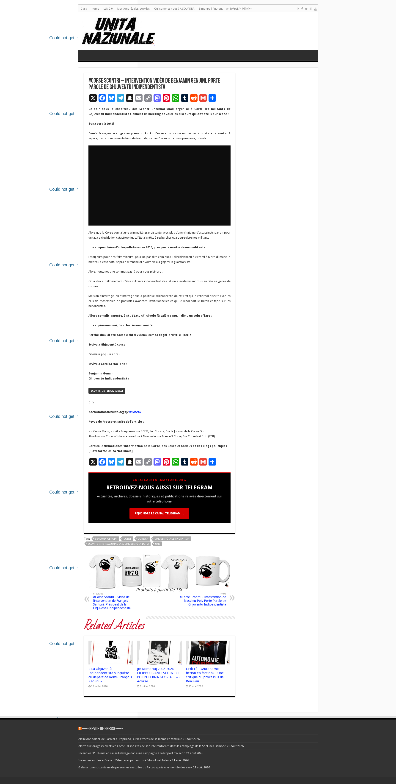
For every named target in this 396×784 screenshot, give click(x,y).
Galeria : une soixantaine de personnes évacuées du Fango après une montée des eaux (135, 767)
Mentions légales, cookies (133, 8)
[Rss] (298, 9)
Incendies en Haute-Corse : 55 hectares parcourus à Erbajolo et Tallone (124, 760)
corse (128, 538)
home (95, 8)
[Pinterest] (311, 9)
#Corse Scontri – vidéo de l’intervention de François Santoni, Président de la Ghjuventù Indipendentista (112, 601)
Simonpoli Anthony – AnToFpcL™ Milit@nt (225, 8)
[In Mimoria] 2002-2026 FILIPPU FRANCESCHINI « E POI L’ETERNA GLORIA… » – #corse (159, 675)
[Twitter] (306, 9)
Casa (84, 8)
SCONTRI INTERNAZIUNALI (107, 391)
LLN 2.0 (108, 8)
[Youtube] (315, 9)
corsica (143, 538)
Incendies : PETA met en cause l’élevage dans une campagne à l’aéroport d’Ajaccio (131, 753)
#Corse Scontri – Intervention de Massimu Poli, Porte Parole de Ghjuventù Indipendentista (203, 599)
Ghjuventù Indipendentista (171, 538)
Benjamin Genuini (106, 538)
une (157, 543)
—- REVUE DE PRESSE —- (102, 729)
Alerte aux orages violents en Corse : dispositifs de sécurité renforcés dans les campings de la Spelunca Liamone (152, 746)
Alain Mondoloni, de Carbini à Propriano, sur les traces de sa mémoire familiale (130, 739)
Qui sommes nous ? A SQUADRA (174, 8)
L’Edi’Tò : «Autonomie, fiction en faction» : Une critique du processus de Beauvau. (205, 675)
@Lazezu (135, 412)
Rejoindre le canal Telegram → (159, 513)
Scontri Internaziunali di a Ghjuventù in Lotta (118, 543)
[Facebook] (302, 9)
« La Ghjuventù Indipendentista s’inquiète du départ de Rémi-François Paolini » (110, 675)
